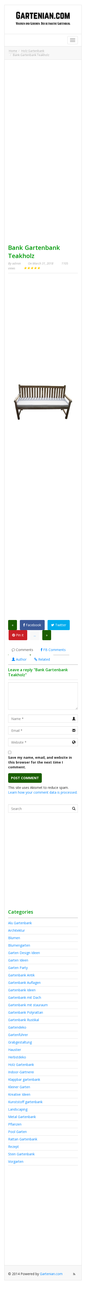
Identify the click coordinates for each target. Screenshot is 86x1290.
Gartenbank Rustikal (23, 1020)
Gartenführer (18, 1034)
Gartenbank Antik (21, 975)
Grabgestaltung (20, 1042)
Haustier (14, 1049)
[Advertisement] (43, 106)
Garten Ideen (18, 960)
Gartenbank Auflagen (24, 982)
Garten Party (18, 967)
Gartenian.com (51, 1273)
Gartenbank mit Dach (24, 997)
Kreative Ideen (19, 1094)
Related (43, 659)
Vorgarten (15, 1161)
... (35, 635)
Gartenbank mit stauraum (28, 1005)
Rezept (13, 1146)
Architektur (16, 930)
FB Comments (54, 649)
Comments (24, 649)
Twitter (60, 625)
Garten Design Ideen (24, 952)
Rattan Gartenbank (22, 1139)
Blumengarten (19, 945)
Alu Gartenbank (20, 923)
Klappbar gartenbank (24, 1079)
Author (21, 659)
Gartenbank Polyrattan (25, 1012)
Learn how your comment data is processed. (42, 792)
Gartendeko (17, 1027)
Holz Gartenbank (32, 51)
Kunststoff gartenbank (25, 1102)
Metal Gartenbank (22, 1116)
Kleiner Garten (19, 1087)
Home (13, 51)
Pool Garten (17, 1131)
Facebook (33, 625)
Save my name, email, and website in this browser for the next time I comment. (40, 762)
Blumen (14, 938)
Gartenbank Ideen (22, 990)
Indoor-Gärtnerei (21, 1072)
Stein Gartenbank (21, 1154)
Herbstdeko (17, 1057)
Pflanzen (15, 1124)
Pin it (19, 635)
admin (16, 263)
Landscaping (17, 1109)
